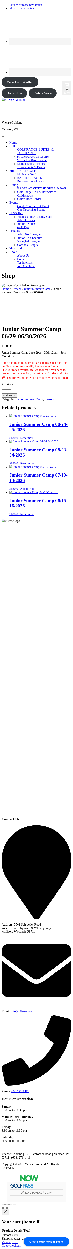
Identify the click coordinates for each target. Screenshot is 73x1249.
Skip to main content (22, 8)
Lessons (16, 288)
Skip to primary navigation (25, 4)
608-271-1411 (20, 1091)
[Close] (5, 1212)
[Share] (10, 1204)
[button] (12, 146)
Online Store (43, 93)
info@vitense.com (22, 1011)
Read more (27, 438)
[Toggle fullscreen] (7, 1204)
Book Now (14, 93)
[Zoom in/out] (3, 1204)
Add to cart (9, 395)
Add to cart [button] (27, 488)
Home (5, 288)
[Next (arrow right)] (7, 1208)
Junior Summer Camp (37, 288)
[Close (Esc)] (14, 1204)
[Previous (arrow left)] (3, 1208)
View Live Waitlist (20, 82)
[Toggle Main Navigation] (3, 136)
